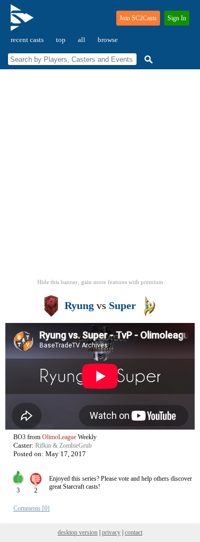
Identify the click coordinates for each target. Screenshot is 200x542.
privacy (111, 532)
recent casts (27, 40)
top (61, 40)
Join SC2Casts (138, 18)
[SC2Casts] (23, 22)
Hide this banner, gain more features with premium (100, 282)
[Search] (147, 59)
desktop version (78, 532)
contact (133, 532)
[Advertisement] (100, 177)
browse (108, 40)
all (81, 40)
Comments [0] (31, 508)
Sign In (176, 18)
